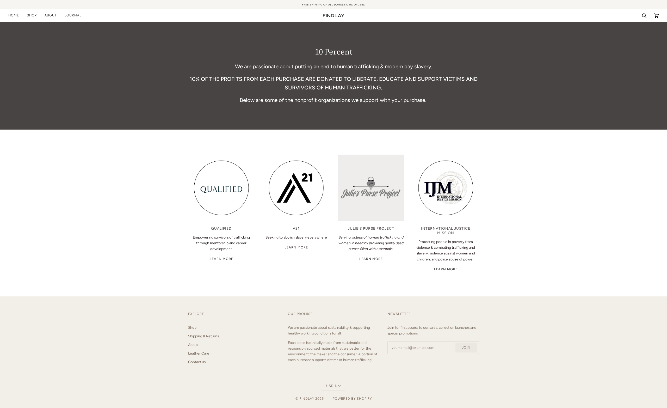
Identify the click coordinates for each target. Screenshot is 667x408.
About (193, 345)
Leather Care (198, 353)
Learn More (221, 259)
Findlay (306, 398)
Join (466, 347)
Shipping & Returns (203, 336)
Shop (192, 327)
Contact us (197, 362)
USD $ (331, 386)
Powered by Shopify (352, 398)
